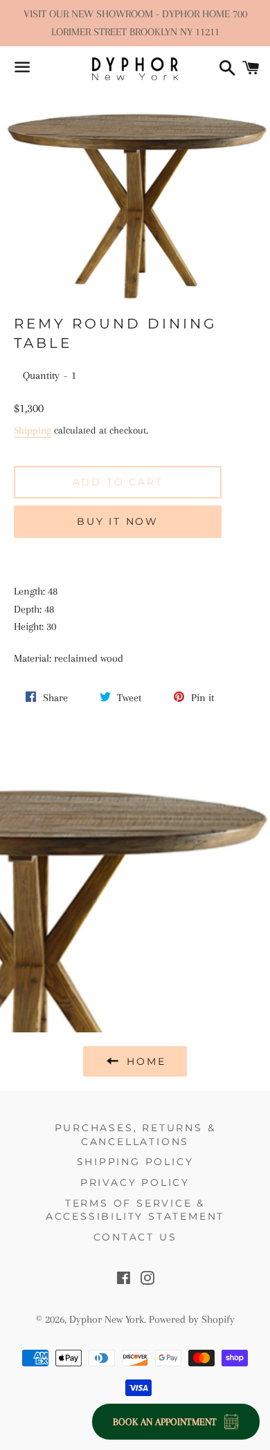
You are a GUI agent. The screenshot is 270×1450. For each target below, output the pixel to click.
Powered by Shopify (192, 1319)
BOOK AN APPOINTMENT (165, 1421)
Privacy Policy (135, 1182)
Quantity (41, 375)
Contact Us (135, 1237)
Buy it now (118, 521)
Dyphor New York (106, 1319)
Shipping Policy (135, 1161)
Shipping (32, 430)
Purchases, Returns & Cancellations (135, 1135)
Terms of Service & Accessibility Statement (135, 1210)
